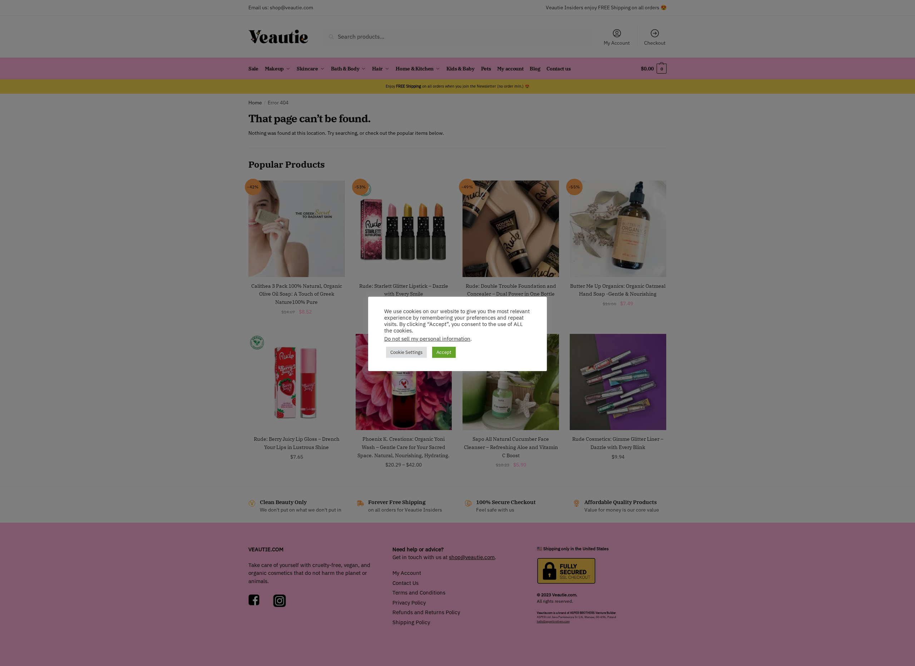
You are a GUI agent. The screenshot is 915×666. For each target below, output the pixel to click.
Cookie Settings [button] (406, 352)
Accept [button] (443, 352)
